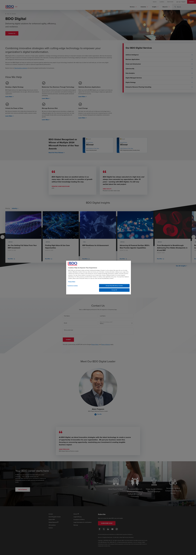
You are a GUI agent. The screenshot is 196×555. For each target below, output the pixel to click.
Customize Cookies (73, 285)
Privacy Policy (71, 281)
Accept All (114, 290)
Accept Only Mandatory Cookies (114, 286)
